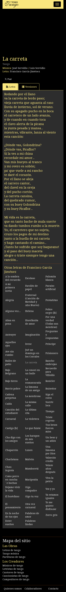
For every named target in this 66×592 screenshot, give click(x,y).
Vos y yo (50, 489)
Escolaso (30, 278)
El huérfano (12, 496)
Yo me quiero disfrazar (51, 505)
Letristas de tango (13, 569)
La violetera (32, 419)
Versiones (31, 86)
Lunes (28, 450)
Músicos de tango (13, 565)
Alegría (9, 300)
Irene (28, 344)
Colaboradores (33, 588)
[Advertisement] (28, 33)
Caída (8, 403)
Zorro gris (51, 515)
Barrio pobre (12, 388)
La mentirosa (33, 396)
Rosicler (50, 381)
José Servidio (20, 68)
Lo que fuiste (33, 428)
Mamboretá (32, 468)
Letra (12, 86)
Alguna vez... (13, 311)
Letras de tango (12, 550)
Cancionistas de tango (15, 575)
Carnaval (10, 419)
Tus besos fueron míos (51, 428)
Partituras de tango (14, 557)
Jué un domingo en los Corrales (32, 353)
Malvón (29, 459)
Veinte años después (50, 468)
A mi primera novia (10, 287)
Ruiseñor (51, 388)
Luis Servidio (37, 68)
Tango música (11, 553)
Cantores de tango (13, 572)
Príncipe (51, 344)
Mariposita (31, 479)
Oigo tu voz (31, 496)
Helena (29, 311)
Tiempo (50, 411)
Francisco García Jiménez (25, 71)
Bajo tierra (11, 381)
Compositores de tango (16, 579)
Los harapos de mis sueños (32, 439)
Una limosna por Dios (50, 450)
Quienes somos (13, 588)
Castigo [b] (11, 428)
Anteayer (10, 334)
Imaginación (32, 334)
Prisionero (52, 353)
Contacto (53, 588)
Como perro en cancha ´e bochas (12, 479)
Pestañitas (52, 300)
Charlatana (11, 459)
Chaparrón (11, 450)
